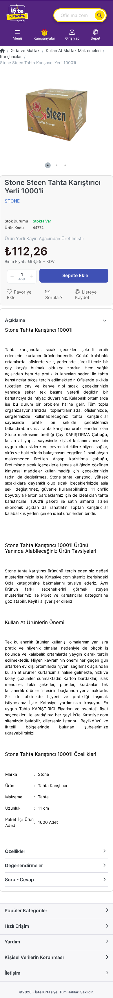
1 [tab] (48, 165)
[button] (72, 34)
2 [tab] (56, 165)
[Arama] (100, 15)
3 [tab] (65, 165)
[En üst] (2, 50)
